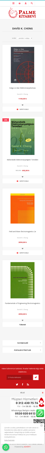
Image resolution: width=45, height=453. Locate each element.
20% (5, 120)
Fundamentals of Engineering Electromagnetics (22, 303)
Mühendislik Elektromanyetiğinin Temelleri (22, 160)
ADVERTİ (27, 447)
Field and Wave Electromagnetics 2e (22, 231)
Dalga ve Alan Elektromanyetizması (22, 88)
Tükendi (22, 325)
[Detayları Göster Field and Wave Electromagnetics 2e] (22, 208)
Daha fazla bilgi (9, 440)
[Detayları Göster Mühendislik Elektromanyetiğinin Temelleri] (22, 137)
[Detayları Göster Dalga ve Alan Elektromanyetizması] (22, 65)
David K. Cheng (22, 94)
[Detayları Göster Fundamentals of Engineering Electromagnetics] (22, 280)
